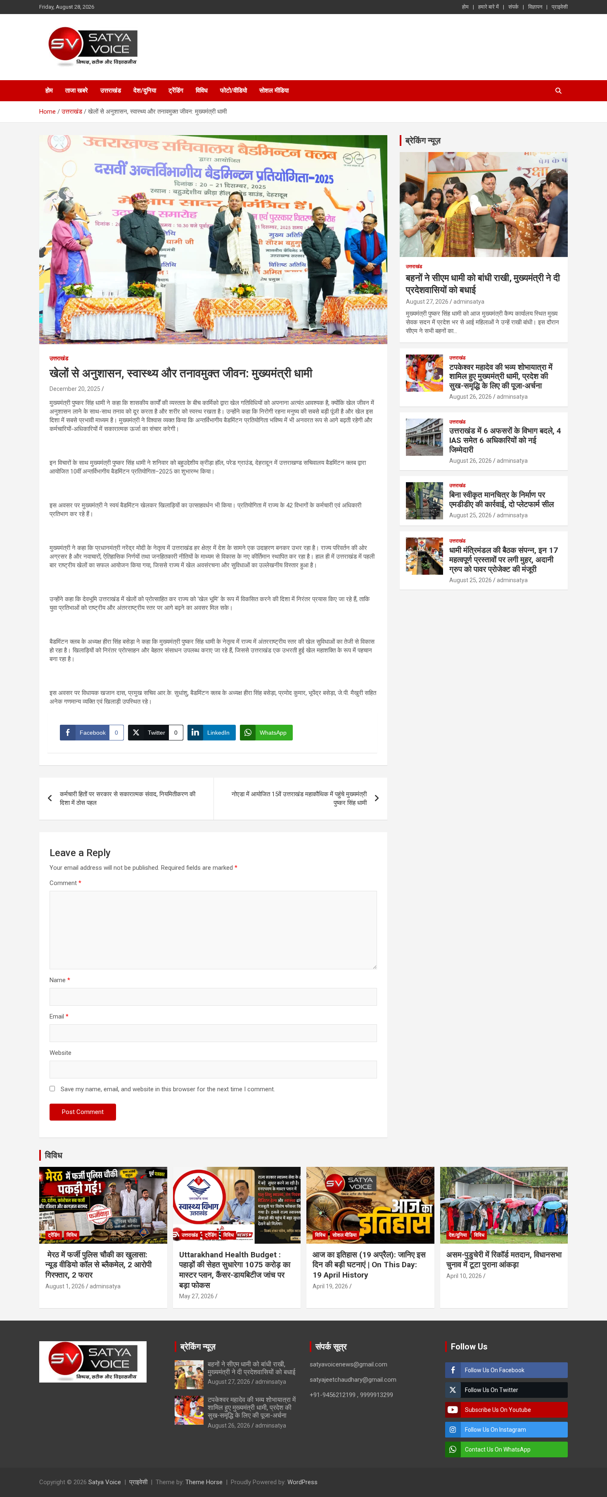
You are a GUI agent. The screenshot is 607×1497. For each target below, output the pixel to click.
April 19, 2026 (330, 1286)
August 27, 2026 (427, 301)
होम (465, 7)
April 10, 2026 (464, 1276)
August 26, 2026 (470, 396)
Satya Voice (104, 1482)
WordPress (302, 1482)
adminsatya (468, 301)
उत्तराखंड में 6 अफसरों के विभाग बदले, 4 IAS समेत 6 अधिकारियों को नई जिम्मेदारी (505, 440)
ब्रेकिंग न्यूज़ (423, 140)
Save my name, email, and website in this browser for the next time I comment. (168, 1089)
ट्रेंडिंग (175, 90)
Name (60, 980)
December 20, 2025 (75, 389)
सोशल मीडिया (274, 90)
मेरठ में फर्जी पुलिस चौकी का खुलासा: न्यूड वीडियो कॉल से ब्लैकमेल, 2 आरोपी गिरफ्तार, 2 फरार (98, 1265)
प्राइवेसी (560, 7)
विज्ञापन (535, 7)
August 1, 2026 (65, 1286)
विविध (202, 90)
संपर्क (513, 7)
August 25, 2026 (470, 515)
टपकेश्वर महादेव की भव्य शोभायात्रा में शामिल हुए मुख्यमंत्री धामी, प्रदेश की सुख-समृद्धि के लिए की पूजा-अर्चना (500, 376)
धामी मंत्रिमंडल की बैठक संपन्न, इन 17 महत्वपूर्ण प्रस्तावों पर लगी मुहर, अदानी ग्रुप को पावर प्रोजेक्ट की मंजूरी (503, 559)
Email (59, 1016)
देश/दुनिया (144, 90)
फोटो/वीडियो (233, 90)
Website (60, 1053)
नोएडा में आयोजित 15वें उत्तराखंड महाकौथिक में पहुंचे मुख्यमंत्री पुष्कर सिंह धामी (299, 798)
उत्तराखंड (110, 90)
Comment (65, 883)
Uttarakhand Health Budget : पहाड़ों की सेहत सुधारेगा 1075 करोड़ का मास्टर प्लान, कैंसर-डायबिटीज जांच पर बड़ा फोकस (234, 1270)
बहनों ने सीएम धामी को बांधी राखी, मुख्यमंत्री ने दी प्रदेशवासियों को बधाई (251, 1368)
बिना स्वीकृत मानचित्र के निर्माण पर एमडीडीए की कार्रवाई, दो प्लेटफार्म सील (501, 499)
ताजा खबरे (76, 90)
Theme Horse (204, 1482)
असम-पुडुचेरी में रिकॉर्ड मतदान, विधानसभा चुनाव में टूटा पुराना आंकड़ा (504, 1260)
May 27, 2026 (196, 1296)
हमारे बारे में (488, 7)
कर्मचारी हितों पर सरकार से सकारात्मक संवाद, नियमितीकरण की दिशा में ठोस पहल (127, 798)
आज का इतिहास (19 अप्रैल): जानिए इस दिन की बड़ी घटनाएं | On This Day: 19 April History (369, 1265)
